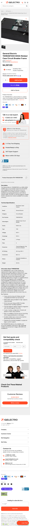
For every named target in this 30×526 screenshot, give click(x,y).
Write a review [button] (15, 402)
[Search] (27, 6)
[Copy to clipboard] (26, 178)
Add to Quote (15, 90)
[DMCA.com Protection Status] (4, 494)
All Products (8, 11)
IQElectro (9, 422)
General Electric (14, 62)
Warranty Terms (12, 137)
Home (2, 11)
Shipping (4, 73)
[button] (1, 2)
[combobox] (15, 6)
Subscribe (15, 507)
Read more (21, 99)
